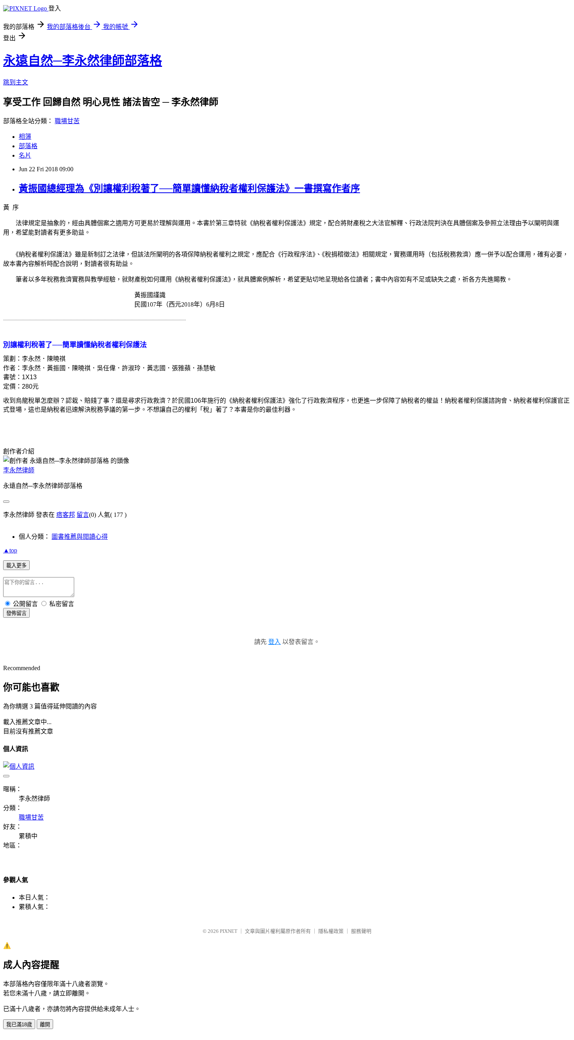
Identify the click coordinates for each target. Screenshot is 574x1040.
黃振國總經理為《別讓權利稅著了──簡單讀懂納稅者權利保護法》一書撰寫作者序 (189, 188)
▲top (10, 550)
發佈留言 (16, 613)
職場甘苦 (67, 121)
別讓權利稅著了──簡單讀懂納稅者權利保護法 (75, 345)
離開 (45, 1024)
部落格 (28, 146)
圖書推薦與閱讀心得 (80, 536)
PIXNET (228, 931)
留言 (83, 514)
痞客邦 (65, 514)
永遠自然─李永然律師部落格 (82, 61)
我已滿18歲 (19, 1024)
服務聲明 (361, 931)
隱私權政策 (331, 931)
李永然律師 (18, 470)
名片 (25, 155)
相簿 (25, 136)
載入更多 (16, 565)
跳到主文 (15, 82)
